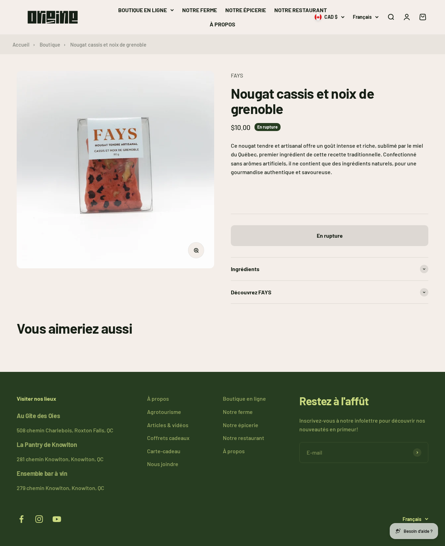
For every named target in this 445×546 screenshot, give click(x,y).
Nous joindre (162, 464)
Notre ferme (199, 10)
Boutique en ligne (142, 10)
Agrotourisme (164, 411)
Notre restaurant (300, 10)
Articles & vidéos (167, 425)
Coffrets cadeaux (168, 437)
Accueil (21, 44)
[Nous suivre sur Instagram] (39, 519)
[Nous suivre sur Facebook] (21, 519)
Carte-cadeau (163, 451)
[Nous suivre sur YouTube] (57, 519)
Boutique (50, 44)
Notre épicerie (245, 10)
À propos (222, 24)
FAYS (237, 75)
